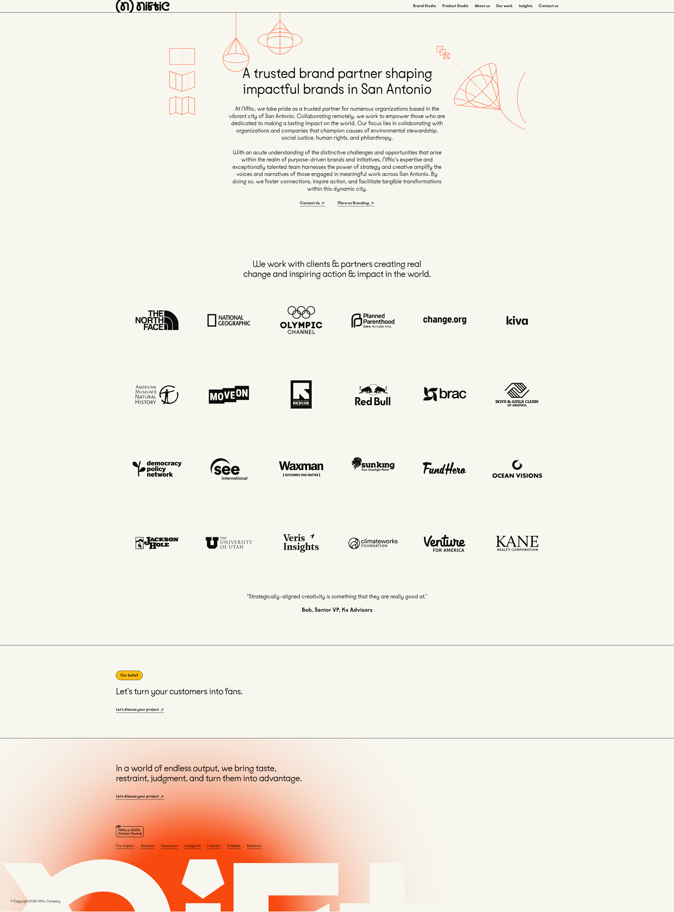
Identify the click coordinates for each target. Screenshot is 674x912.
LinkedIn (214, 846)
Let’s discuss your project (137, 796)
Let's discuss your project (137, 709)
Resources (169, 846)
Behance (254, 846)
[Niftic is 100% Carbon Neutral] (130, 831)
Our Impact (125, 846)
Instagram (192, 846)
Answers (148, 846)
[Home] (143, 6)
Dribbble (234, 846)
